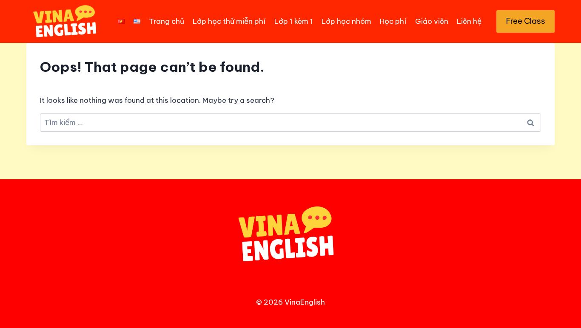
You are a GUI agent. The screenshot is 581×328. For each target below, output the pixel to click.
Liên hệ (469, 21)
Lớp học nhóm (346, 21)
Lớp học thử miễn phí (229, 21)
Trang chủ (166, 21)
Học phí (393, 21)
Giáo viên (431, 21)
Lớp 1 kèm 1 (293, 21)
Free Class (525, 21)
